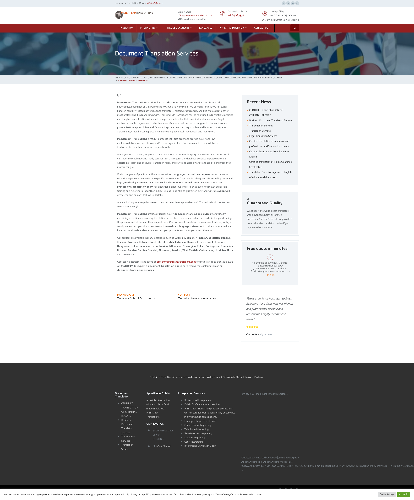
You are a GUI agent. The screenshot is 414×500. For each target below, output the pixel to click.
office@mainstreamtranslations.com (195, 15)
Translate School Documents (136, 298)
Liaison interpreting (194, 437)
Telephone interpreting (196, 429)
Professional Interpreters (197, 400)
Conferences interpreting (197, 425)
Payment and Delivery (231, 28)
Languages (205, 28)
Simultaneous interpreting (198, 433)
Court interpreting (193, 442)
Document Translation (271, 77)
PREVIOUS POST (125, 295)
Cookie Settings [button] (387, 494)
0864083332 (236, 15)
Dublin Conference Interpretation (202, 404)
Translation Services (260, 131)
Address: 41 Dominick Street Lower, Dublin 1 (235, 377)
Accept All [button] (403, 494)
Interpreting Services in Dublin (200, 446)
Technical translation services (197, 298)
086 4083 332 (155, 3)
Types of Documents (177, 28)
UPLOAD (270, 275)
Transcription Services (261, 126)
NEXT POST (184, 295)
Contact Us (261, 28)
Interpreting (147, 28)
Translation (125, 28)
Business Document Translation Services (271, 120)
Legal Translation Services (263, 136)
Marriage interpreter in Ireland (200, 421)
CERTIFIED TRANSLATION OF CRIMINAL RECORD (129, 409)
